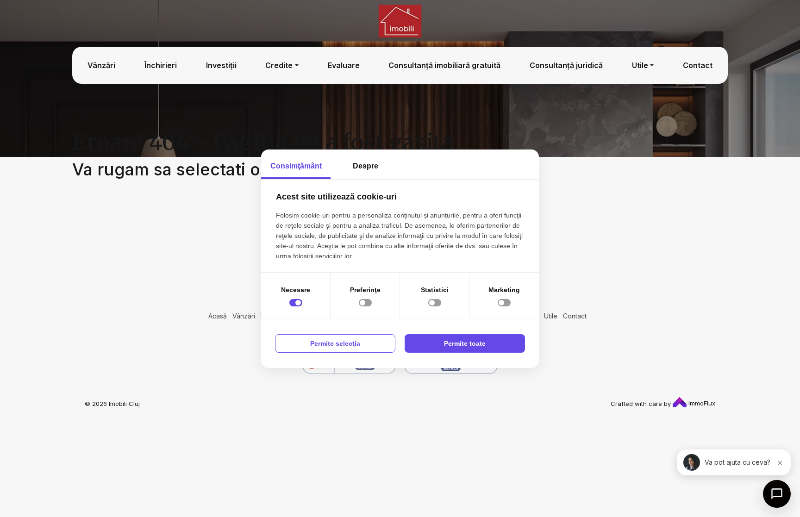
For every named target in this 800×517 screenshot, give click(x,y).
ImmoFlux (701, 403)
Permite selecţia (335, 343)
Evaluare (344, 64)
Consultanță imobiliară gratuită (444, 64)
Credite (279, 64)
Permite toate (465, 343)
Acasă (217, 316)
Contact (697, 64)
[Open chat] (777, 494)
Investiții (221, 64)
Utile (640, 64)
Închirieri (160, 64)
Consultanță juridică (566, 64)
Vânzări (101, 64)
